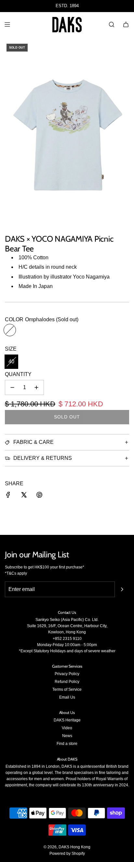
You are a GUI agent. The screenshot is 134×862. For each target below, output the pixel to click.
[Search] (111, 24)
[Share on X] (24, 496)
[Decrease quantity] (12, 387)
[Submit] (122, 589)
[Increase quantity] (36, 387)
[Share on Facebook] (8, 496)
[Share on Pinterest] (39, 496)
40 (11, 361)
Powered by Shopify (67, 853)
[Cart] (126, 24)
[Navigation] (7, 24)
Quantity (18, 374)
